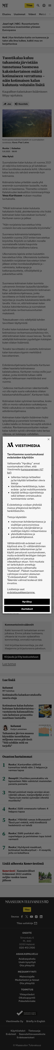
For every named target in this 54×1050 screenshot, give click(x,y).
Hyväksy (27, 601)
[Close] (48, 439)
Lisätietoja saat (21, 591)
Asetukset (27, 608)
